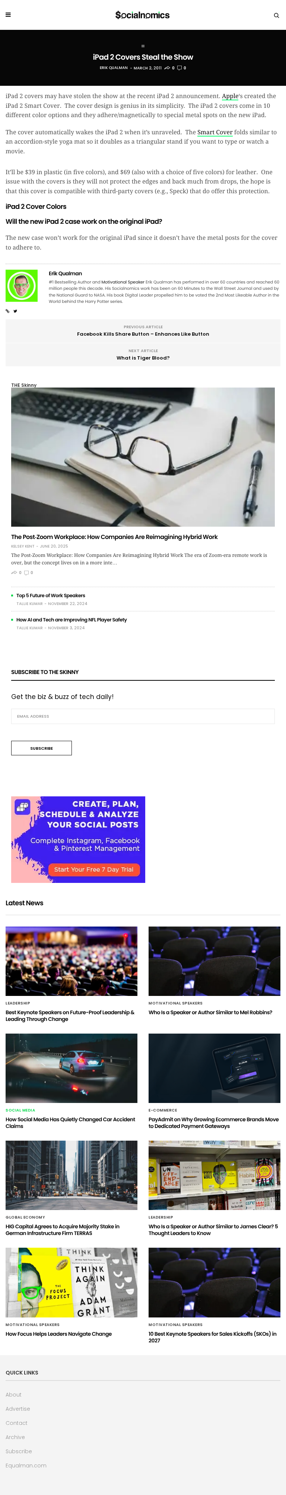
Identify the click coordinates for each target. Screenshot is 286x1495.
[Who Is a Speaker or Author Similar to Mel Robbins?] (214, 961)
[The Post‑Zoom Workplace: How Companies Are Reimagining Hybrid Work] (143, 457)
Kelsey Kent (23, 546)
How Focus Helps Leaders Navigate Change (59, 1334)
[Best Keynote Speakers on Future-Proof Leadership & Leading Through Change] (71, 961)
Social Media (20, 1110)
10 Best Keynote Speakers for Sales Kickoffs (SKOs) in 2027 (212, 1337)
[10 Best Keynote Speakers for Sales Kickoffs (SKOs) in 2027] (214, 1282)
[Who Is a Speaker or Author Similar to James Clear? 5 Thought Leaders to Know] (214, 1175)
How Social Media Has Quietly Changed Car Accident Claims (70, 1123)
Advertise (18, 1409)
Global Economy (25, 1217)
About (14, 1394)
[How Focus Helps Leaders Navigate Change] (71, 1282)
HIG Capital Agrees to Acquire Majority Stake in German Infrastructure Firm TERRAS (63, 1230)
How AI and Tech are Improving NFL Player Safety (71, 619)
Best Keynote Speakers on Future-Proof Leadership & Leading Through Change (70, 1016)
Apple (230, 96)
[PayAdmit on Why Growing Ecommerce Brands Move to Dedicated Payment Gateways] (214, 1068)
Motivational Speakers (176, 1003)
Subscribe (19, 1451)
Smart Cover (215, 132)
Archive (15, 1437)
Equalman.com (26, 1465)
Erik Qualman (114, 68)
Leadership (18, 1003)
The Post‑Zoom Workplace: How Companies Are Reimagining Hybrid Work (114, 537)
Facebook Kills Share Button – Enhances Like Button (143, 334)
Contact (17, 1423)
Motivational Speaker (123, 282)
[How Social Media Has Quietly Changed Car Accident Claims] (71, 1068)
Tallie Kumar (29, 604)
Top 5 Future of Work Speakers (50, 595)
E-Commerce (163, 1110)
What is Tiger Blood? (143, 357)
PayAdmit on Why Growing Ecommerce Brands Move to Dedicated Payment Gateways (214, 1123)
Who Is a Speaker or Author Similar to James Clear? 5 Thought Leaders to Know (213, 1230)
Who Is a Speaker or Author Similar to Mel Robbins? (210, 1012)
